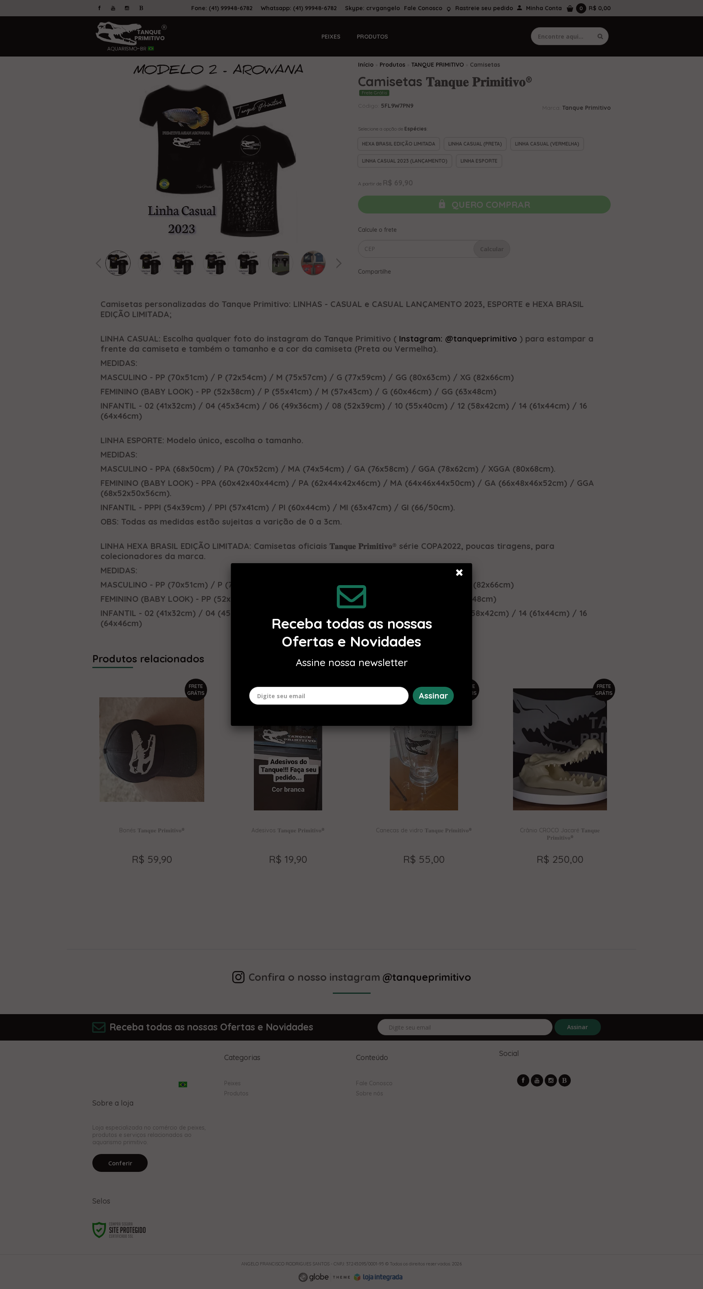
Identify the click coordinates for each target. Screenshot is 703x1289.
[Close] (463, 574)
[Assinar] (433, 696)
